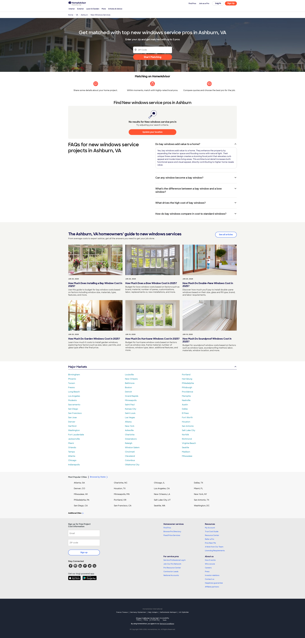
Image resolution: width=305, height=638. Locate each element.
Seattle (185, 447)
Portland (186, 374)
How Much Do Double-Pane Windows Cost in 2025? (208, 284)
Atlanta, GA (79, 483)
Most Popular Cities (77, 477)
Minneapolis (131, 400)
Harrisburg (187, 379)
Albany (128, 422)
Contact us (209, 579)
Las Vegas (130, 417)
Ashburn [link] (84, 15)
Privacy (138, 619)
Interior (72, 9)
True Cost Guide (211, 531)
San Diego (73, 409)
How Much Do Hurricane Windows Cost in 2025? (152, 338)
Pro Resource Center (172, 568)
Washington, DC (201, 505)
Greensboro (131, 439)
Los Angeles (74, 396)
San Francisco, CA (122, 505)
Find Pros (167, 528)
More (104, 9)
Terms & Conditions (167, 624)
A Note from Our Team (214, 547)
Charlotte (130, 434)
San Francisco (75, 413)
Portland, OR (120, 500)
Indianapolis (74, 464)
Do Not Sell (154, 619)
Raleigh (128, 443)
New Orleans (131, 379)
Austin (185, 404)
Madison (186, 452)
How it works (210, 560)
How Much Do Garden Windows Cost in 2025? (94, 338)
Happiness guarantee (214, 583)
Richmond (187, 439)
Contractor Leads (170, 571)
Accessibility (164, 619)
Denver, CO (79, 488)
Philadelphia (188, 383)
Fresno (71, 387)
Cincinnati (130, 452)
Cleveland (130, 456)
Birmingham (74, 374)
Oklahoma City (132, 464)
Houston (186, 422)
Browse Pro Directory (172, 531)
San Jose (72, 417)
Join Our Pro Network (172, 564)
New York (129, 426)
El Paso (185, 413)
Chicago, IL (159, 483)
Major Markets (77, 367)
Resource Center (212, 535)
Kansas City (130, 409)
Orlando (72, 447)
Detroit (128, 392)
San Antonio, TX (201, 500)
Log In (218, 3)
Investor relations (212, 575)
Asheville (129, 430)
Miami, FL (198, 488)
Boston (128, 387)
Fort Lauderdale (76, 434)
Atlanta (71, 456)
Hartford (72, 426)
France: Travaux (122, 612)
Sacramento (74, 404)
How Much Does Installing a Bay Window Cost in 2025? (95, 284)
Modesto (72, 400)
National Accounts (171, 575)
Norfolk (185, 434)
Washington (74, 430)
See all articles (226, 234)
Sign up (84, 552)
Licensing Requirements (215, 551)
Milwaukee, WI (81, 494)
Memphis (186, 396)
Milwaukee (187, 456)
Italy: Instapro (153, 612)
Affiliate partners (212, 587)
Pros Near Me (210, 543)
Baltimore (130, 383)
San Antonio (188, 426)
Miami (71, 443)
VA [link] (77, 15)
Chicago (72, 460)
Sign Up (231, 3)
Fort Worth (187, 417)
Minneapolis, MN (122, 494)
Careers (208, 568)
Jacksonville (74, 439)
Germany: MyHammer (138, 612)
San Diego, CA (81, 505)
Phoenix (72, 379)
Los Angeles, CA (162, 488)
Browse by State (98, 477)
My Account (210, 528)
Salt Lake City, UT (162, 500)
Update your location (152, 132)
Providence (187, 392)
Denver (71, 422)
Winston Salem (132, 447)
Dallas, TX (198, 483)
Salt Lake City (188, 430)
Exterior (80, 9)
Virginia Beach (189, 443)
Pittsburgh (187, 387)
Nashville (186, 400)
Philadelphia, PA (81, 500)
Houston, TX (120, 488)
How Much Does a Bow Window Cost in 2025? (151, 283)
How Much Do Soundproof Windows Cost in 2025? (207, 340)
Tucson (71, 383)
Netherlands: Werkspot (168, 612)
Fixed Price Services (171, 535)
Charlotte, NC (120, 483)
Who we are (210, 564)
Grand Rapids (131, 396)
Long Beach (74, 392)
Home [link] (70, 15)
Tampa (71, 452)
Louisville (129, 374)
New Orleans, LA (162, 494)
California (145, 619)
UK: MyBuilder (184, 612)
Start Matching (152, 57)
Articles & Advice (115, 9)
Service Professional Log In (174, 560)
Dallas (185, 409)
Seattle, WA (159, 505)
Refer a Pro (209, 539)
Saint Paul (130, 404)
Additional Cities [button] (74, 513)
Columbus (130, 460)
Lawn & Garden (92, 9)
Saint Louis (130, 413)
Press (207, 571)
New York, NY (200, 494)
